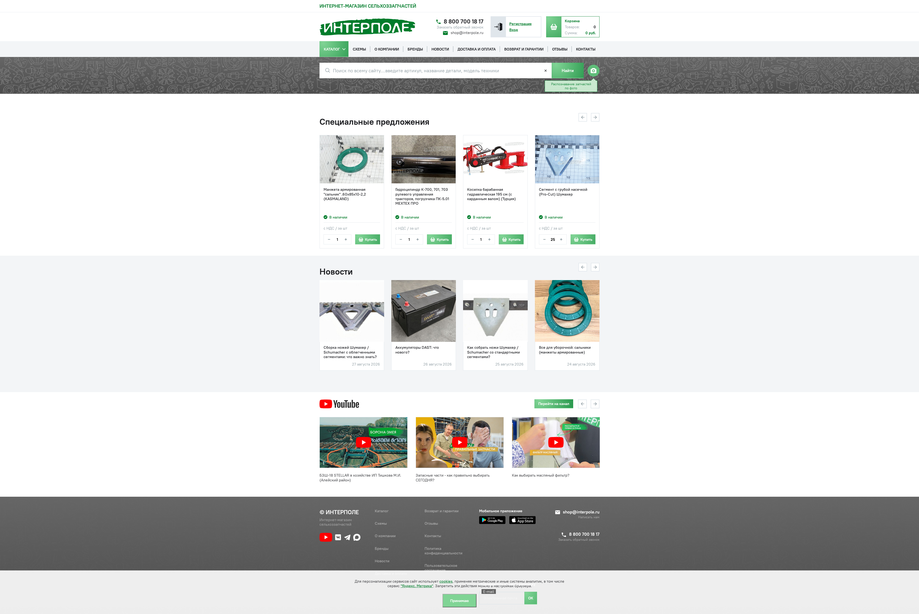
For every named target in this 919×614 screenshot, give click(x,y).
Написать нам (589, 517)
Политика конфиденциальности (443, 550)
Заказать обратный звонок (460, 27)
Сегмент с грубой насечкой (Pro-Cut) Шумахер (563, 191)
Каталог (382, 510)
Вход (513, 29)
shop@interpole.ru (467, 32)
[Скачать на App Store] (522, 520)
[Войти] (498, 26)
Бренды (381, 548)
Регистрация (520, 23)
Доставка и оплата (391, 573)
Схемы (381, 523)
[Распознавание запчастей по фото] (594, 71)
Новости (382, 560)
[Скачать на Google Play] (492, 520)
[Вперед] (595, 117)
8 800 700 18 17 (463, 21)
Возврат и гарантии (442, 510)
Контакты (433, 535)
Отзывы (431, 523)
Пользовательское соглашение (441, 567)
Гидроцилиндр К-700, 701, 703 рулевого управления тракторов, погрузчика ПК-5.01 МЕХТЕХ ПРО (422, 196)
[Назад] (582, 117)
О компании (385, 535)
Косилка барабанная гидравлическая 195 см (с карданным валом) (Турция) (491, 194)
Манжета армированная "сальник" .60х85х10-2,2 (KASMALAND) (345, 194)
